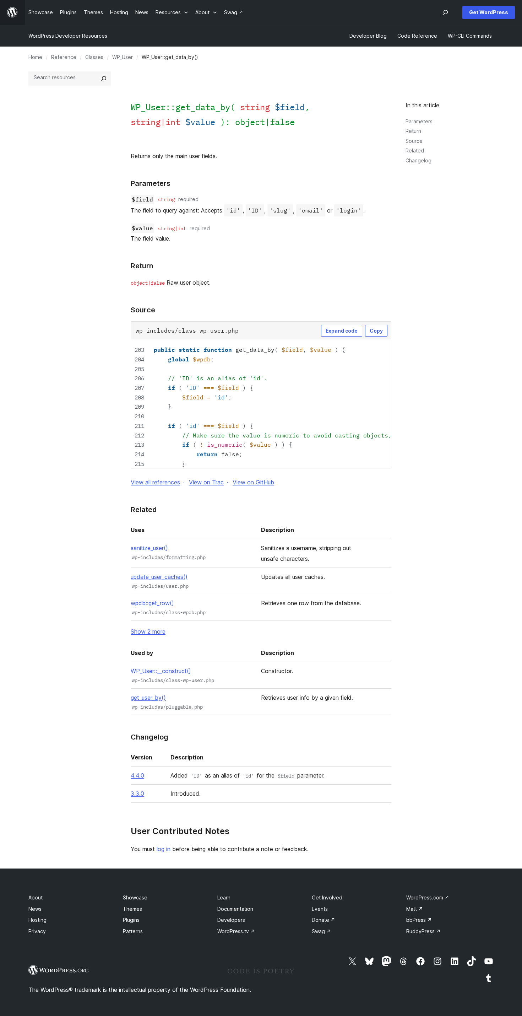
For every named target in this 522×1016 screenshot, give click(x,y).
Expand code (342, 331)
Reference (63, 57)
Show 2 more (148, 631)
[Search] (104, 78)
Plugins (131, 920)
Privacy (37, 931)
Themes (132, 909)
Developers (231, 920)
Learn (223, 897)
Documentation (235, 909)
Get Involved (327, 897)
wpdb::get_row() (152, 603)
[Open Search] (445, 12)
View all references (155, 482)
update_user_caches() (159, 576)
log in (163, 849)
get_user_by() (148, 697)
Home (35, 57)
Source (414, 141)
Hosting (37, 920)
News (35, 909)
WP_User (122, 57)
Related (415, 150)
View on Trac (206, 482)
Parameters (419, 121)
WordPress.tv (236, 931)
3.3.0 (137, 793)
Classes (94, 57)
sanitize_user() (149, 548)
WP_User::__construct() (161, 670)
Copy (376, 331)
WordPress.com (427, 897)
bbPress (419, 920)
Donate (323, 920)
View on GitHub (253, 482)
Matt (414, 909)
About (35, 897)
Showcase (135, 897)
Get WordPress (488, 12)
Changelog (418, 160)
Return (413, 131)
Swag (321, 931)
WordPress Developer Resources (67, 36)
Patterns (133, 931)
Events (320, 909)
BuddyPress (423, 931)
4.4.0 (137, 775)
